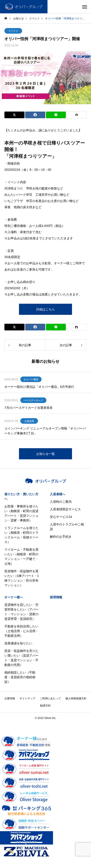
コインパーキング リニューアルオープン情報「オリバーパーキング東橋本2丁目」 (45, 431)
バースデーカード (33, 400)
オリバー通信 (31, 379)
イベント (13, 30)
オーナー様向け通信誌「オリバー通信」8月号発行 (39, 387)
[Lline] (56, 115)
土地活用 (29, 421)
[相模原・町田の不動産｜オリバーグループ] (23, 6)
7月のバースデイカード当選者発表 (28, 407)
